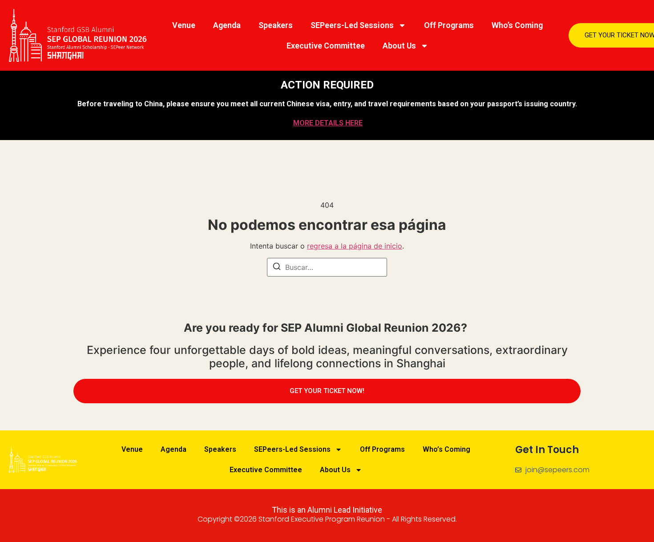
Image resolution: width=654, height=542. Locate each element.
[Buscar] (276, 267)
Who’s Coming (517, 25)
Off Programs (449, 25)
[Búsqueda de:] (327, 267)
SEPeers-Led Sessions (352, 25)
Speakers (275, 25)
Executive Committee (326, 45)
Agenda (227, 25)
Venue (183, 25)
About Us (399, 45)
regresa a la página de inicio (354, 245)
